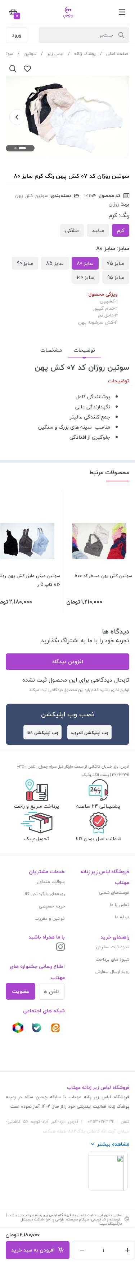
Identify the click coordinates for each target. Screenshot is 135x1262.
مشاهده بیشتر (113, 1144)
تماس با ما (119, 905)
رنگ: (124, 215)
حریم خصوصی (52, 906)
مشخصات (51, 350)
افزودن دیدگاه (67, 661)
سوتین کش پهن (31, 195)
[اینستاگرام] (60, 947)
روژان (114, 204)
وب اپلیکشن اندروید (89, 733)
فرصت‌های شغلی (114, 892)
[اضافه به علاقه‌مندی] (27, 68)
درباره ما (122, 917)
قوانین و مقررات (50, 918)
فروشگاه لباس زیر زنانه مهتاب (47, 1215)
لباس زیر (55, 53)
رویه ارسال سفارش (112, 971)
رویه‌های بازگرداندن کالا (44, 894)
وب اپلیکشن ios (42, 733)
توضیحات (84, 350)
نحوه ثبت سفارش (112, 947)
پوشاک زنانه (85, 53)
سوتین (30, 53)
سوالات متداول (51, 881)
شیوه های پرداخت (112, 959)
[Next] (17, 117)
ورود (16, 34)
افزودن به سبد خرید (34, 1249)
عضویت (20, 991)
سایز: (123, 248)
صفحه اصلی (117, 53)
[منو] (122, 12)
